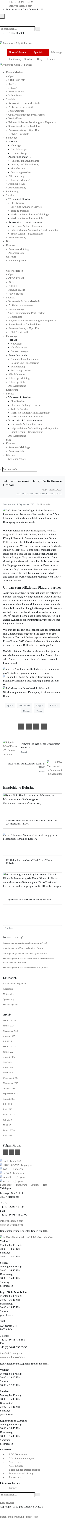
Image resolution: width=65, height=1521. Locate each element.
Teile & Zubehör (20, 210)
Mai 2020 (7, 1125)
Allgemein (8, 988)
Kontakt (10, 245)
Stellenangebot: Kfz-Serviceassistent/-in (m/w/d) (25, 967)
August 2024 (9, 1057)
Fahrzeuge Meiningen (20, 179)
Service (10, 195)
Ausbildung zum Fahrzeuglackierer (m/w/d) (23, 948)
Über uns (11, 256)
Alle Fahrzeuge (16, 176)
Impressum (32, 1516)
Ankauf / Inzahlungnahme (25, 160)
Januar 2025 (9, 1051)
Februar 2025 (9, 1046)
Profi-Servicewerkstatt (20, 106)
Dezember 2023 (10, 1078)
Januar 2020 (9, 1130)
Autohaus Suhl (16, 252)
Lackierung (12, 191)
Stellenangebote (17, 260)
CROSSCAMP (16, 79)
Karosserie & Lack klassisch (24, 103)
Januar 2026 (9, 1025)
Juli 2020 (7, 1119)
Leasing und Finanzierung (25, 164)
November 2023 (10, 1083)
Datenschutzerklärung (12, 1516)
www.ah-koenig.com (11, 1224)
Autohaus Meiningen (19, 249)
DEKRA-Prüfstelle (18, 133)
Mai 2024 (7, 1062)
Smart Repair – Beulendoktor (24, 126)
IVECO (12, 87)
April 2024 (8, 1067)
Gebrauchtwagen (20, 153)
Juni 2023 (7, 1109)
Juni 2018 (7, 1135)
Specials (10, 99)
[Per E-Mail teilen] (44, 727)
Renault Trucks (16, 91)
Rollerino (8, 542)
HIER (46, 1230)
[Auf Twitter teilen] (29, 727)
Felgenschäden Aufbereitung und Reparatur (32, 122)
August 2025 (9, 1036)
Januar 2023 (9, 1114)
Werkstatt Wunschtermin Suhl (27, 218)
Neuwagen (16, 145)
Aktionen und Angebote (14, 983)
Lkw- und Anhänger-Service (26, 206)
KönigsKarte (15, 118)
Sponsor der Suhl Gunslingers (16, 20)
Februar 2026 (9, 1020)
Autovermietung (17, 187)
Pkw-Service (17, 202)
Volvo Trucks (15, 95)
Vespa (39, 711)
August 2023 (9, 1099)
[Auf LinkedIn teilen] (36, 727)
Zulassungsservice (21, 172)
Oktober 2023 (9, 1088)
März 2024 (8, 1072)
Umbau (26, 711)
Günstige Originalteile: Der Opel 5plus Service (25, 953)
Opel (11, 76)
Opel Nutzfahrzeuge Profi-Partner (26, 114)
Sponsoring (8, 999)
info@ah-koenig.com (11, 1220)
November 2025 (10, 1031)
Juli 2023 (7, 1104)
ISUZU (12, 83)
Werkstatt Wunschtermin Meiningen (30, 214)
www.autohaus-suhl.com (13, 1357)
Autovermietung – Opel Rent (24, 129)
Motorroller (45, 504)
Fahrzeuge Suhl (16, 183)
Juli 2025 (7, 1041)
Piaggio (39, 705)
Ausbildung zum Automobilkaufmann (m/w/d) (25, 943)
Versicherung (18, 168)
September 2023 (10, 1093)
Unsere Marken (14, 72)
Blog (8, 241)
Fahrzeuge (11, 137)
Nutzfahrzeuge (16, 110)
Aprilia (10, 705)
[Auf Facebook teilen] (21, 727)
